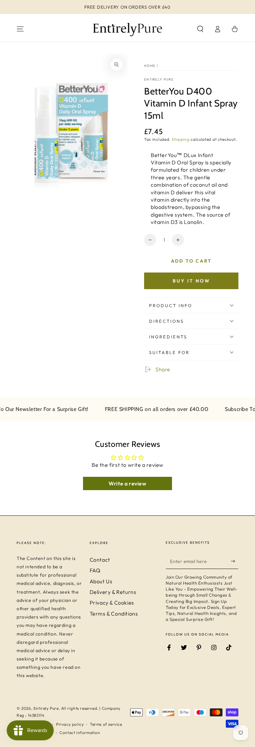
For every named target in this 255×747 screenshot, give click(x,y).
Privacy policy (70, 724)
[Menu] (20, 29)
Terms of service (106, 724)
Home (149, 66)
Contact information (79, 732)
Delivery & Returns (113, 592)
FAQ (95, 570)
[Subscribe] (234, 561)
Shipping (181, 139)
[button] (200, 29)
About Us (101, 581)
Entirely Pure (159, 79)
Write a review (127, 483)
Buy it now (191, 281)
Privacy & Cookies (112, 602)
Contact (100, 559)
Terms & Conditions (114, 613)
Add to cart (191, 261)
